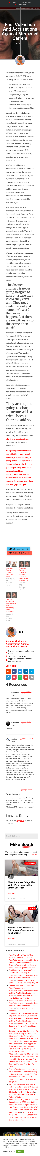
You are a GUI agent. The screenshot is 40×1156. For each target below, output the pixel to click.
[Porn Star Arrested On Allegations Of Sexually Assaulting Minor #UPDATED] (11, 595)
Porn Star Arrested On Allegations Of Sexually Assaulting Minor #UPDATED (11, 605)
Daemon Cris (19, 659)
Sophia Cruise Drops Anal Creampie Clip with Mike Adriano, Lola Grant (23, 1026)
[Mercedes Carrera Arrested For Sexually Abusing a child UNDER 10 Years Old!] (24, 564)
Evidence (28, 659)
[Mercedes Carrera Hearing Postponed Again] (11, 564)
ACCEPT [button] (20, 1151)
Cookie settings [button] (9, 1151)
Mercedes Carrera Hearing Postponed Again (9, 572)
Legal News (21, 656)
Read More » (12, 893)
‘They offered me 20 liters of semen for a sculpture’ (23, 1079)
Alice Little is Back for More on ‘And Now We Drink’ (23, 1064)
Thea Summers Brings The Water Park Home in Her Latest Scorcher (21, 885)
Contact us (32, 855)
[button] (8, 671)
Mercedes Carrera (14, 661)
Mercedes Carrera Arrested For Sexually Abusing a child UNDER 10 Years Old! (23, 574)
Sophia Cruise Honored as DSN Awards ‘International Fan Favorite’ (21, 930)
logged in (20, 821)
